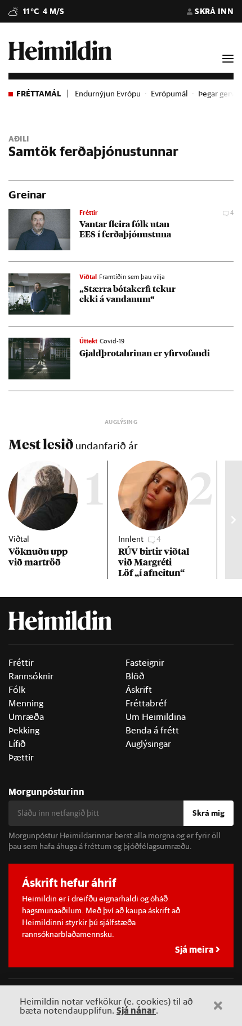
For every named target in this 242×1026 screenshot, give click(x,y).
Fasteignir (145, 662)
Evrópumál (169, 94)
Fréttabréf (146, 703)
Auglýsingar (148, 743)
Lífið (17, 743)
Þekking (23, 730)
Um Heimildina (156, 716)
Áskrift (139, 689)
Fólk (16, 689)
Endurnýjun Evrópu (108, 94)
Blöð (135, 676)
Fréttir (21, 662)
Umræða (26, 716)
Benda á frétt (152, 730)
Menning (25, 703)
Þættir (21, 757)
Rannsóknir (30, 676)
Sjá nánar (136, 1010)
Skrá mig (208, 813)
